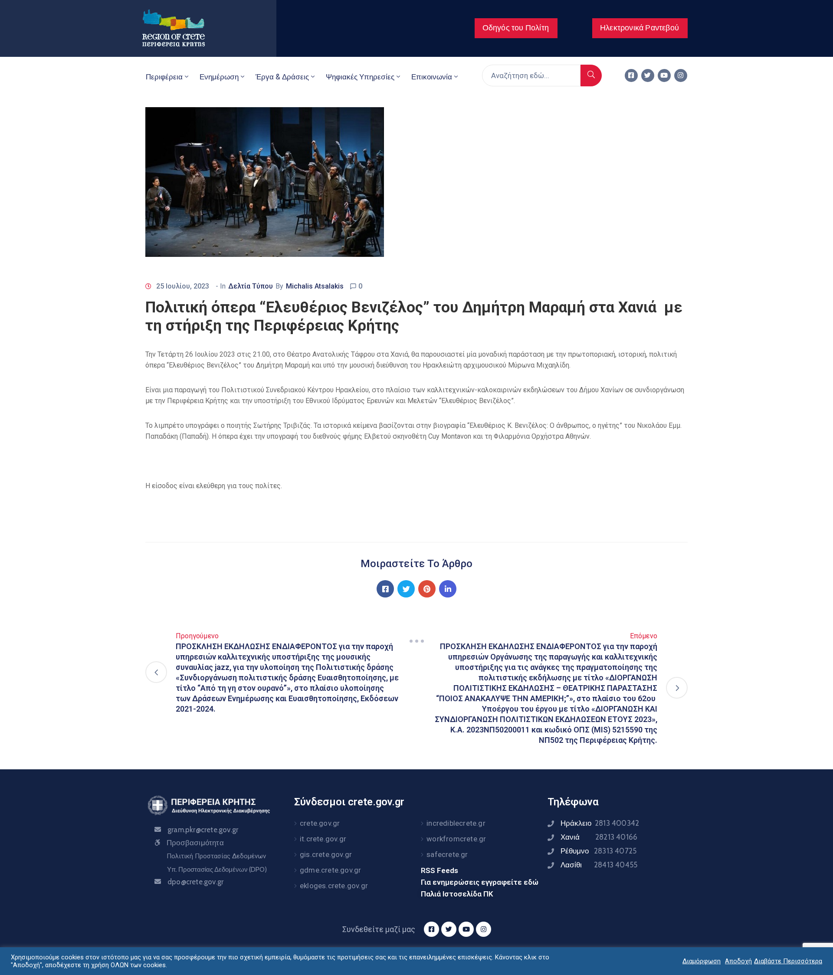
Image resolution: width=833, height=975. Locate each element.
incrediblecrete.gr (455, 823)
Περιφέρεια (164, 76)
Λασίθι (599, 864)
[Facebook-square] (631, 75)
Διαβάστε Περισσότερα (788, 961)
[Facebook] (385, 588)
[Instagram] (680, 75)
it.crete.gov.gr (323, 838)
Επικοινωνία (431, 76)
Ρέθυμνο (598, 851)
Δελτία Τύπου (250, 286)
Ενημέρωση (219, 76)
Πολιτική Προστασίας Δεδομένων (216, 856)
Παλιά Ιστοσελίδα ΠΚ (457, 894)
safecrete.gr (447, 854)
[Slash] (416, 641)
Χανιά (599, 837)
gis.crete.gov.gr (326, 854)
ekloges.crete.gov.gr (334, 885)
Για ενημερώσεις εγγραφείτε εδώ (479, 882)
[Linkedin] (447, 588)
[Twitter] (647, 75)
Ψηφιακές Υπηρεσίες (360, 76)
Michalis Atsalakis (315, 286)
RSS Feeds (439, 870)
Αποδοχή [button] (738, 961)
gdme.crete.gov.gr (330, 870)
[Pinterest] (427, 588)
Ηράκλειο (600, 823)
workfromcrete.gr (456, 838)
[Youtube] (664, 75)
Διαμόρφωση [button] (701, 961)
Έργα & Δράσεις (282, 76)
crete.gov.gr (320, 823)
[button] (516, 28)
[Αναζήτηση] (591, 75)
